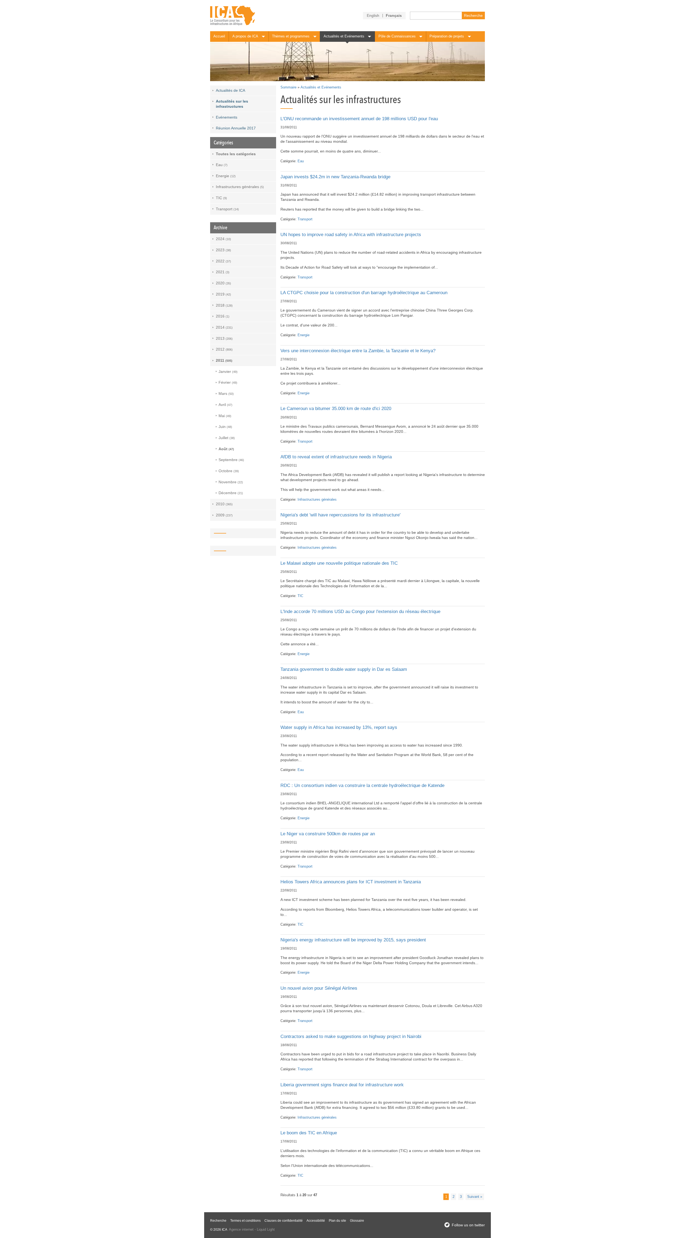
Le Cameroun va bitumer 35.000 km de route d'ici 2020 (335, 408)
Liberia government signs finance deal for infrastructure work (342, 1084)
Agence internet (241, 1229)
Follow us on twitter (468, 1225)
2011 (224, 360)
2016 (222, 316)
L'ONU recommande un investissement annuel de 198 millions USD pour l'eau (359, 118)
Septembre (231, 460)
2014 (224, 327)
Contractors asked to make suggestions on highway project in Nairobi (350, 1036)
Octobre (229, 471)
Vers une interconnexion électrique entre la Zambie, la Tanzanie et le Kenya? (357, 350)
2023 (223, 250)
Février (228, 382)
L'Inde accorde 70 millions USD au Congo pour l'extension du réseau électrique (360, 611)
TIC (300, 596)
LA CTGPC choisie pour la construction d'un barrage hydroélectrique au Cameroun (363, 292)
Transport (305, 219)
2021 (222, 272)
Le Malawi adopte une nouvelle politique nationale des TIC (339, 563)
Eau (301, 161)
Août (226, 449)
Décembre (231, 493)
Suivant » (474, 1197)
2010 (224, 504)
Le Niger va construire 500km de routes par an (327, 833)
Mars (226, 393)
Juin (225, 426)
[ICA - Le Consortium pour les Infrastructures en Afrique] (232, 16)
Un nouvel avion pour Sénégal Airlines (318, 988)
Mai (225, 416)
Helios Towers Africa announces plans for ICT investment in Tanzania (350, 881)
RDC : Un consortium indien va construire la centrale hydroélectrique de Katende (362, 785)
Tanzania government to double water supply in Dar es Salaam (343, 669)
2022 (223, 261)
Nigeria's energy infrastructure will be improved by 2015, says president (353, 939)
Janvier (228, 371)
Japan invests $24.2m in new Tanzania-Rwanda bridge (335, 176)
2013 (224, 338)
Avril (225, 404)
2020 (223, 283)
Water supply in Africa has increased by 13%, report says (338, 727)
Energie (303, 335)
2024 (223, 239)
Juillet (227, 438)
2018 (224, 305)
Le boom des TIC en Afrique (308, 1132)
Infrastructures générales (317, 499)
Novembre (231, 482)
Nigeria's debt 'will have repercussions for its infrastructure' (340, 515)
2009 (224, 515)
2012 (224, 349)
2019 (223, 294)
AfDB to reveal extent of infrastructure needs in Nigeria (336, 456)
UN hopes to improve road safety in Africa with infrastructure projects (350, 234)
